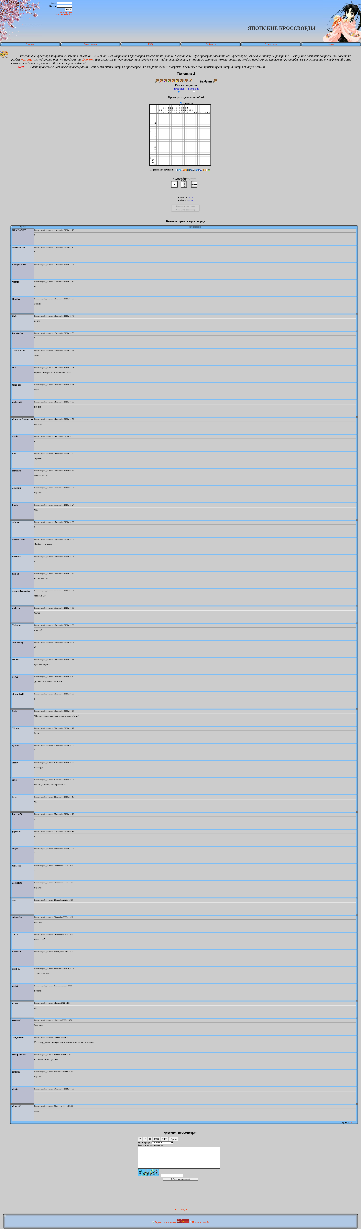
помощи (27, 59)
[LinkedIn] (197, 170)
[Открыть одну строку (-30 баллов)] (194, 184)
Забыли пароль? (63, 15)
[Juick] (203, 170)
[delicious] (194, 170)
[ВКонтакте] (176, 170)
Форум (330, 44)
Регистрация (66, 12)
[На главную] (180, 1209)
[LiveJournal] (191, 170)
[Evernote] (209, 170)
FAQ (150, 44)
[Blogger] (206, 170)
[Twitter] (179, 170)
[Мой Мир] (188, 170)
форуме (87, 59)
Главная (30, 44)
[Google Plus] (182, 170)
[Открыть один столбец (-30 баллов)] (184, 184)
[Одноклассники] (185, 170)
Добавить (211, 44)
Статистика (271, 44)
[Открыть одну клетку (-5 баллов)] (174, 184)
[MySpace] (200, 170)
